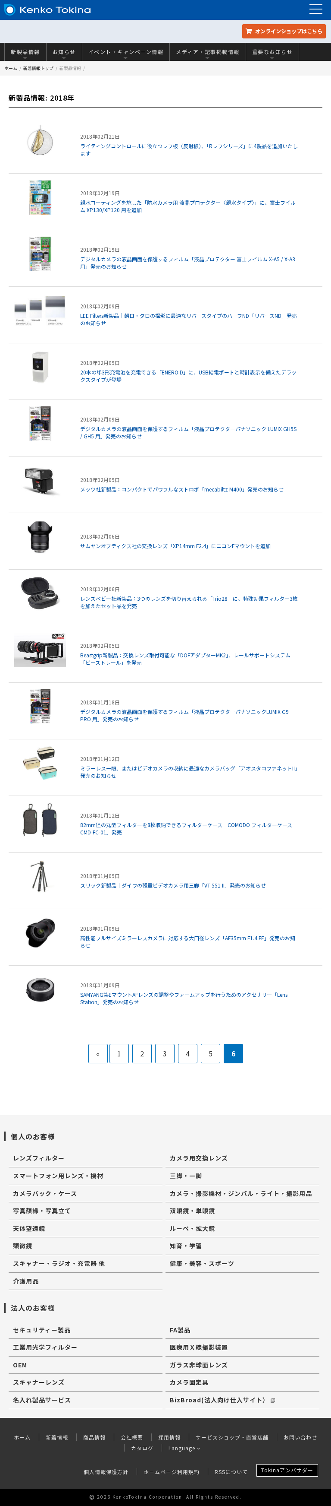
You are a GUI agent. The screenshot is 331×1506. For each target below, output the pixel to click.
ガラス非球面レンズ (199, 1364)
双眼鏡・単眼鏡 (192, 1210)
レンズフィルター (39, 1158)
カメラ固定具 (189, 1382)
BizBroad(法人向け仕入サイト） (219, 1399)
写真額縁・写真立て (42, 1210)
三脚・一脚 (186, 1175)
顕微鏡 (22, 1245)
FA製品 (180, 1329)
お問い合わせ (300, 1437)
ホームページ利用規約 (172, 1471)
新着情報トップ (38, 68)
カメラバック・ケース (45, 1193)
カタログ (142, 1448)
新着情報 (57, 1437)
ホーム (10, 68)
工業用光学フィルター (45, 1347)
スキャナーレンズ (39, 1382)
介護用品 (26, 1281)
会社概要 (132, 1437)
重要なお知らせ (272, 51)
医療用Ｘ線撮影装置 (199, 1347)
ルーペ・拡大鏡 (192, 1228)
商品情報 (94, 1437)
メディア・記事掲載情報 (208, 51)
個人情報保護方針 (106, 1471)
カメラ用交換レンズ (199, 1158)
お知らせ (64, 51)
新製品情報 (25, 51)
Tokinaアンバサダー (287, 1470)
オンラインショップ (288, 31)
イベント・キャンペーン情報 (126, 51)
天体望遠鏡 (29, 1228)
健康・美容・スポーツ (202, 1263)
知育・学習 (186, 1245)
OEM (20, 1364)
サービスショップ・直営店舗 (232, 1437)
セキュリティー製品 (42, 1329)
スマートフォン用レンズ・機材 (58, 1175)
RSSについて (231, 1471)
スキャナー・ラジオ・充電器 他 (59, 1263)
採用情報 (169, 1437)
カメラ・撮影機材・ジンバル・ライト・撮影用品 (241, 1193)
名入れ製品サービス (42, 1399)
